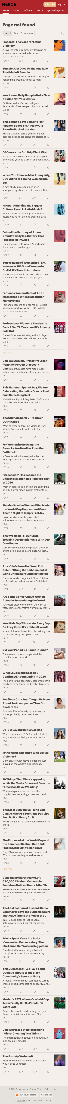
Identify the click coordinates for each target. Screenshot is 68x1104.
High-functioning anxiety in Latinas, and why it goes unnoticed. (24, 1062)
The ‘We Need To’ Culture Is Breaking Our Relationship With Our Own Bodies (26, 539)
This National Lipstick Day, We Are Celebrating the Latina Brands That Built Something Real (26, 391)
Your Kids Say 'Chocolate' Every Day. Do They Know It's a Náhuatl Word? (26, 625)
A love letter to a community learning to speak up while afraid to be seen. (24, 51)
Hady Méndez (18, 57)
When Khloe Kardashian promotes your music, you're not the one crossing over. (24, 215)
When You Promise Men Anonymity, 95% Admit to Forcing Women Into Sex (26, 179)
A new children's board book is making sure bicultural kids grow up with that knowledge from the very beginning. (26, 633)
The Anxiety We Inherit (18, 1056)
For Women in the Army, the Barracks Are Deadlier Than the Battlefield (23, 448)
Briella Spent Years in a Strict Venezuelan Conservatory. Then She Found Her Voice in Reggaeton (25, 942)
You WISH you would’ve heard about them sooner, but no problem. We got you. (26, 276)
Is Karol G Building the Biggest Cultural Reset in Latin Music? (22, 207)
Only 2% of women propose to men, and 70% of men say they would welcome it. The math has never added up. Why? (25, 853)
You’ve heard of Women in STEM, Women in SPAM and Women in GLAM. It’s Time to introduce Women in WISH (24, 266)
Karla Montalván (19, 312)
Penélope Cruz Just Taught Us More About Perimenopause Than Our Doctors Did (26, 703)
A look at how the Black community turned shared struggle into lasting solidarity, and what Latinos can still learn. (26, 982)
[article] (34, 51)
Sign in (61, 4)
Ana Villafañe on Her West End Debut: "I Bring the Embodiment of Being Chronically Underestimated (25, 570)
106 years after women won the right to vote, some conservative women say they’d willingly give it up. (26, 606)
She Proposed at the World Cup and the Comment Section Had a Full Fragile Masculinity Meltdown (26, 844)
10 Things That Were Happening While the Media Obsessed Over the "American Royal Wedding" (26, 783)
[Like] (5, 642)
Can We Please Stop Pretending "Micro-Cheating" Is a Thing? (23, 1031)
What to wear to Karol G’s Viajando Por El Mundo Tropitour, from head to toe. (25, 427)
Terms (40, 1089)
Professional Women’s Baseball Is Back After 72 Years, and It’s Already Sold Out (26, 327)
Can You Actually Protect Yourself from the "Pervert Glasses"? (25, 362)
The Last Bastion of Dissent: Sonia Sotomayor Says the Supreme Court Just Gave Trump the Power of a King (26, 912)
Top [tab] (16, 33)
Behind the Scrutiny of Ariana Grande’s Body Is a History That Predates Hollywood (23, 236)
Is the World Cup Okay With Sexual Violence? (26, 754)
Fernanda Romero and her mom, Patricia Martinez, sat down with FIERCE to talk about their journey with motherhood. (25, 306)
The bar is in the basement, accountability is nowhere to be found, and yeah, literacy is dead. (26, 682)
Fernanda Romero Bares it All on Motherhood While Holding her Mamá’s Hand (23, 296)
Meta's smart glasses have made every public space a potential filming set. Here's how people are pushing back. (25, 370)
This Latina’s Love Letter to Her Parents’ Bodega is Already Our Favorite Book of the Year (23, 125)
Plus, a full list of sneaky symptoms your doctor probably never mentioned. (24, 713)
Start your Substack (28, 1094)
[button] (6, 10)
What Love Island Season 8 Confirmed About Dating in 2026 (24, 674)
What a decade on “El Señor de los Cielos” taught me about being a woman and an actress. (25, 735)
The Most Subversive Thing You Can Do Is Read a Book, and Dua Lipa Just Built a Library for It (26, 813)
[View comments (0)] (21, 87)
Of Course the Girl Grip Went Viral (25, 152)
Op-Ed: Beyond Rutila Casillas (22, 729)
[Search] (62, 33)
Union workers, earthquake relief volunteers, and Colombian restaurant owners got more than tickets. (23, 519)
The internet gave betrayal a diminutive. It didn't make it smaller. (25, 1039)
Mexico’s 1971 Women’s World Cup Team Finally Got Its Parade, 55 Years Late (26, 1003)
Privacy (33, 1089)
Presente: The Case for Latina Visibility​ (22, 43)
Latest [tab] (7, 33)
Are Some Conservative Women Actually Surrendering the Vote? (24, 598)
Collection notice (51, 1089)
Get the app (46, 1094)
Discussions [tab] (27, 33)
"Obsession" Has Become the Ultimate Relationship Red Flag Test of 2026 (26, 478)
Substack (21, 1100)
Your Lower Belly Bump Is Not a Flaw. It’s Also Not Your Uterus (26, 97)
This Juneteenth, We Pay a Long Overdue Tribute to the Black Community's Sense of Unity (24, 972)
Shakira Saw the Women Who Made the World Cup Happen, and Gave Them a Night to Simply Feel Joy (26, 509)
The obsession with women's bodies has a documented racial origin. (25, 245)
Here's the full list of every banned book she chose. (26, 823)
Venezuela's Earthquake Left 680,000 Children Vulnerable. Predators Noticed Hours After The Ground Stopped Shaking (26, 881)
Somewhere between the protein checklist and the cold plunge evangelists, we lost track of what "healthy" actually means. (25, 549)
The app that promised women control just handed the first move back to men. (26, 78)
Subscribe (50, 4)
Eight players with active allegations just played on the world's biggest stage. (24, 762)
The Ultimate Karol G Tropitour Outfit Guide (23, 419)
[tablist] (19, 33)
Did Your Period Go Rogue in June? (25, 650)
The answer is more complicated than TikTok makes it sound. (23, 655)
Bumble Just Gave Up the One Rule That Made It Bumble (25, 70)
